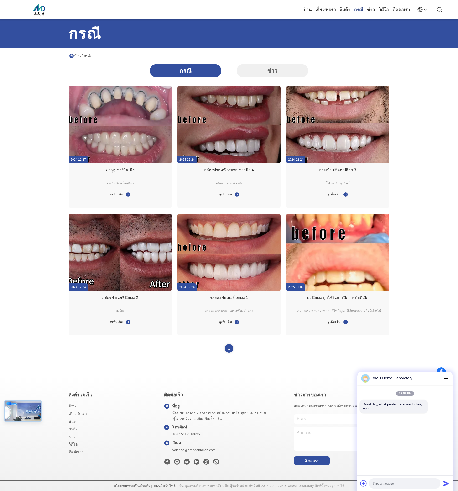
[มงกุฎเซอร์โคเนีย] (120, 162)
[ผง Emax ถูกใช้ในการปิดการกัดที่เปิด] (337, 290)
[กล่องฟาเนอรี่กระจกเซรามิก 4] (229, 162)
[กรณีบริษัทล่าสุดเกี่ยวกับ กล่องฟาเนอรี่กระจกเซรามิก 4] (236, 194)
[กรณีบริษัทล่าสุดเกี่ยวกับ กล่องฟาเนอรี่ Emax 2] (127, 322)
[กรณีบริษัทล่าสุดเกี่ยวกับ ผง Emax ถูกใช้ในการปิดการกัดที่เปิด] (345, 322)
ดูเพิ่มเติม (116, 194)
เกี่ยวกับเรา (325, 9)
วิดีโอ (384, 9)
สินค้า (345, 9)
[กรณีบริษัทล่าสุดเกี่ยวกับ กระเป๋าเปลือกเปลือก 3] (345, 194)
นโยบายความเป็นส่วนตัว (132, 486)
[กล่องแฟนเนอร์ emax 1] (229, 290)
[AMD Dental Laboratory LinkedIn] (196, 463)
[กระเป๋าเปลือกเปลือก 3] (337, 162)
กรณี (358, 9)
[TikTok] (206, 463)
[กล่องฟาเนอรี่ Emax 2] (120, 290)
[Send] (446, 483)
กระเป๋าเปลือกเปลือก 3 (337, 170)
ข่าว (371, 9)
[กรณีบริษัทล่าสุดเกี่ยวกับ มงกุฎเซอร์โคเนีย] (127, 194)
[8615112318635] (216, 463)
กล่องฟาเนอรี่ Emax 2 (120, 298)
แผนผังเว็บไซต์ (165, 486)
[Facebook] (167, 463)
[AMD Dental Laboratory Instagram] (177, 463)
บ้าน (308, 9)
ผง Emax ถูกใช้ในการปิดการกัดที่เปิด (337, 298)
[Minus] (446, 378)
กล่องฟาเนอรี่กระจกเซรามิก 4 (229, 170)
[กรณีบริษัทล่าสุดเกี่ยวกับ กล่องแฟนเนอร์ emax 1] (236, 322)
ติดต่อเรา (401, 9)
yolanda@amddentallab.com (194, 450)
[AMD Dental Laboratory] (38, 9)
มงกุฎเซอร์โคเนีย (120, 170)
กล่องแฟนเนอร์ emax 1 (229, 298)
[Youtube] (186, 463)
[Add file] (363, 483)
